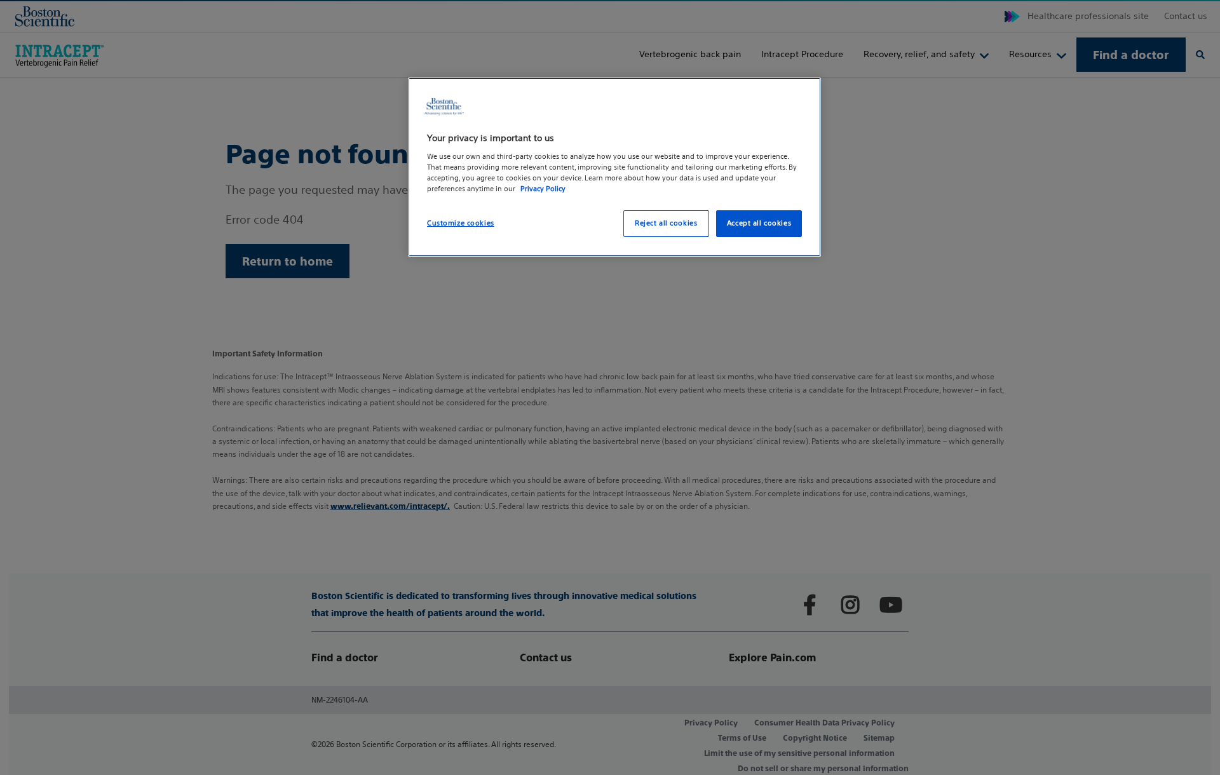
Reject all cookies (666, 223)
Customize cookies (460, 223)
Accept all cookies (759, 223)
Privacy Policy (543, 189)
